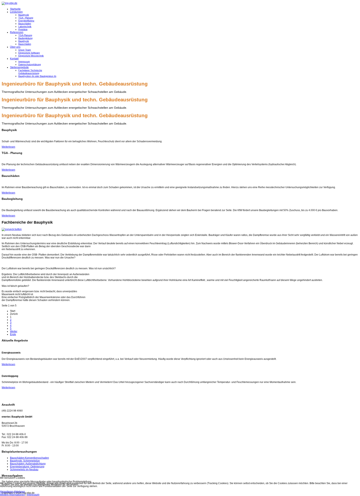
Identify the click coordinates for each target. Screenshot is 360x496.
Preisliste (23, 29)
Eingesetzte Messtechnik (31, 55)
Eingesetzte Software (29, 53)
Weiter (13, 331)
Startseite (15, 9)
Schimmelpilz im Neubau (24, 469)
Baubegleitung (25, 38)
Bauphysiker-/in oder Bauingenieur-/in (37, 76)
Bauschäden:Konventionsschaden (29, 457)
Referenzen (16, 32)
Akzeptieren (7, 491)
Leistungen (16, 11)
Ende (13, 334)
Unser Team (24, 50)
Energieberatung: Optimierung (27, 466)
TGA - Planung (25, 17)
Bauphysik (23, 15)
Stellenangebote (19, 67)
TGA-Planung (25, 35)
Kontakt (14, 58)
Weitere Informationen (12, 494)
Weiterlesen (8, 146)
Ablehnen (19, 491)
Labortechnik (24, 26)
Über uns (15, 46)
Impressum (24, 61)
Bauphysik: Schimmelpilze (25, 460)
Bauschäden (24, 23)
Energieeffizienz (26, 20)
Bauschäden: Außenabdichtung (28, 463)
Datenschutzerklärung (29, 64)
